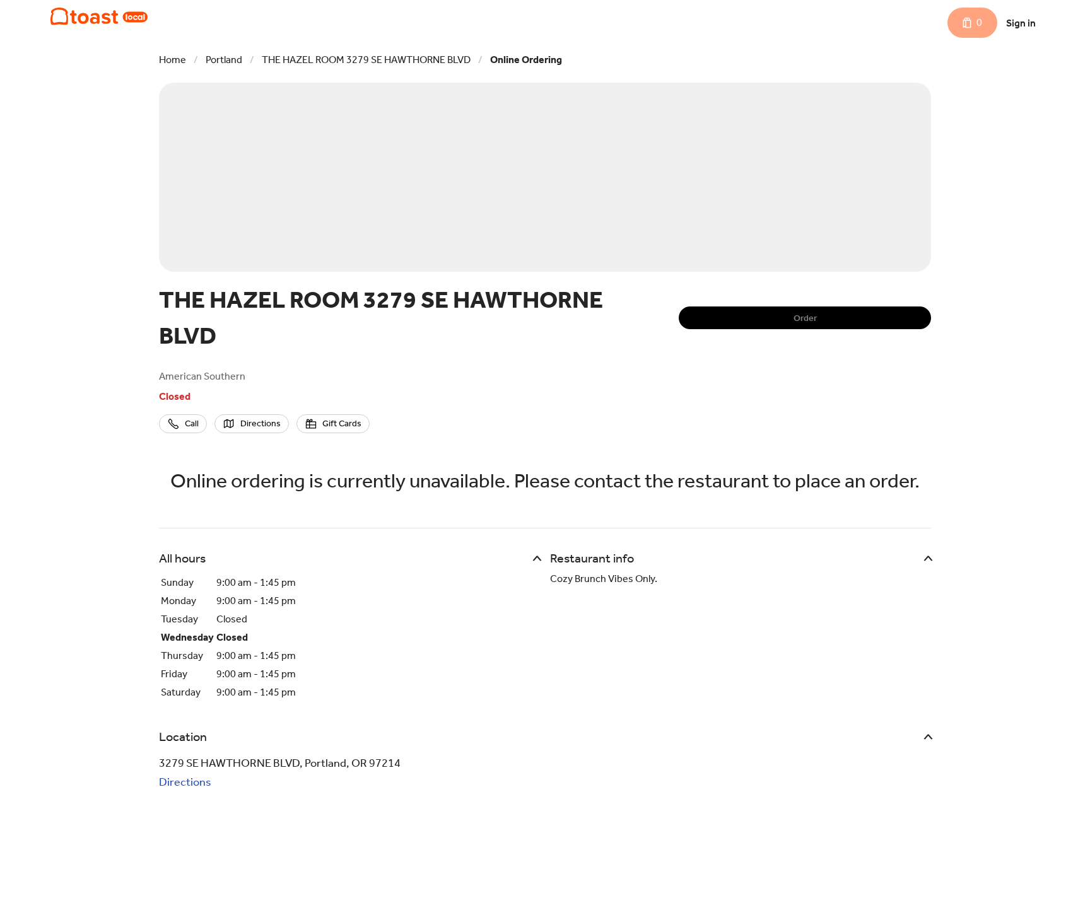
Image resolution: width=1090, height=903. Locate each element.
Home (172, 60)
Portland (224, 60)
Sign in (1021, 23)
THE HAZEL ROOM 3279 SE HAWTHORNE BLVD (366, 60)
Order (805, 318)
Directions (185, 782)
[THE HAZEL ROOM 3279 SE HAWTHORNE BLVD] (99, 16)
